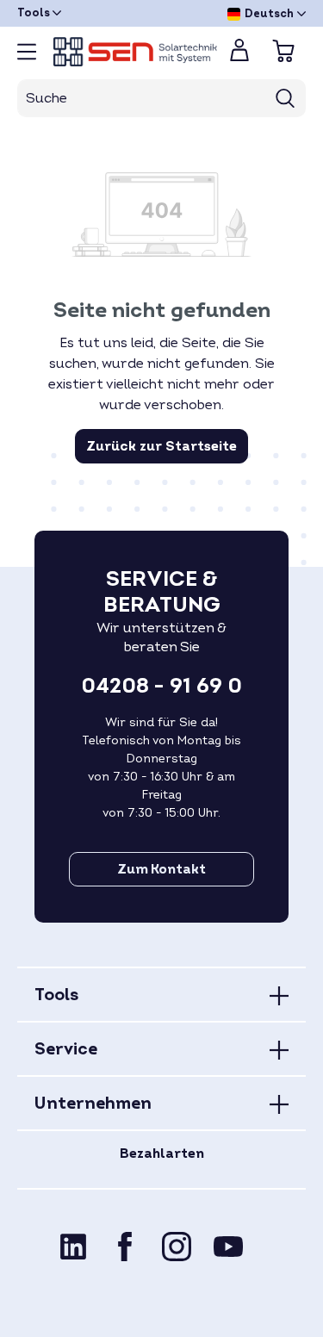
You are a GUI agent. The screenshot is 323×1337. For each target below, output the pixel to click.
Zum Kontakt (161, 869)
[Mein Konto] (239, 55)
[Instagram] (176, 1246)
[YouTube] (228, 1246)
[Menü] (26, 51)
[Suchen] (285, 98)
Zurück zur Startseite (161, 446)
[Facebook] (125, 1246)
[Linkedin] (73, 1246)
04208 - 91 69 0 (161, 687)
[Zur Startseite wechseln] (127, 51)
